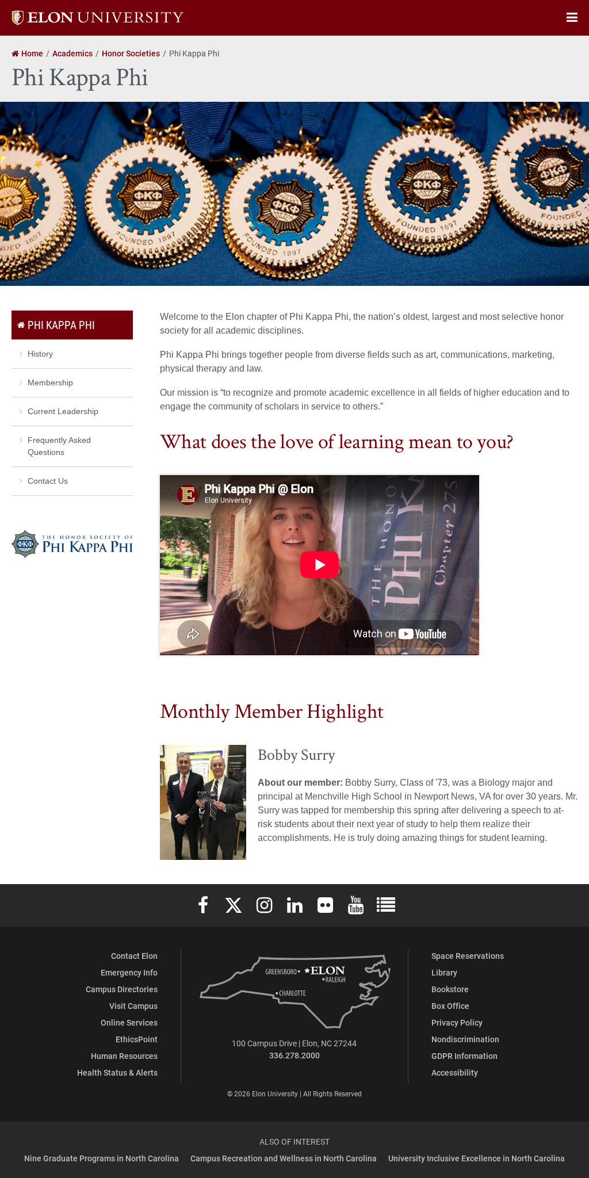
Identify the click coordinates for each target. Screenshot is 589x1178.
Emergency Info (129, 972)
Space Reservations (467, 955)
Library (444, 972)
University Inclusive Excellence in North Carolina (476, 1158)
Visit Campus (133, 1005)
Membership (50, 382)
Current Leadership (63, 411)
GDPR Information (464, 1055)
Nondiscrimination (465, 1039)
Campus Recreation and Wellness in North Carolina (283, 1158)
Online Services (129, 1022)
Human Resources (124, 1055)
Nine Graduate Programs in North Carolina (101, 1158)
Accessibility (454, 1072)
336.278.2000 (294, 1055)
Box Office (450, 1005)
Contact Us (48, 480)
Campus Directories (122, 989)
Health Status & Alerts (117, 1072)
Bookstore (450, 989)
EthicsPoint (137, 1039)
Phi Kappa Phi (61, 325)
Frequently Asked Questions (59, 446)
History (40, 353)
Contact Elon (134, 955)
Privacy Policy (457, 1022)
